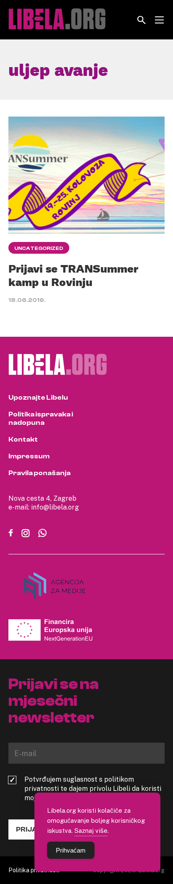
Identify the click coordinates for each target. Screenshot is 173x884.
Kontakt (23, 439)
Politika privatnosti (34, 870)
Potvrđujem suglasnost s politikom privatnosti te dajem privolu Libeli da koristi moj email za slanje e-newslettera (92, 788)
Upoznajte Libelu (38, 397)
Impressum (29, 456)
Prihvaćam (71, 850)
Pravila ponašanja (39, 473)
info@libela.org (55, 507)
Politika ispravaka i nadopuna (40, 418)
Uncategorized (38, 248)
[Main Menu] (159, 20)
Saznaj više (90, 830)
